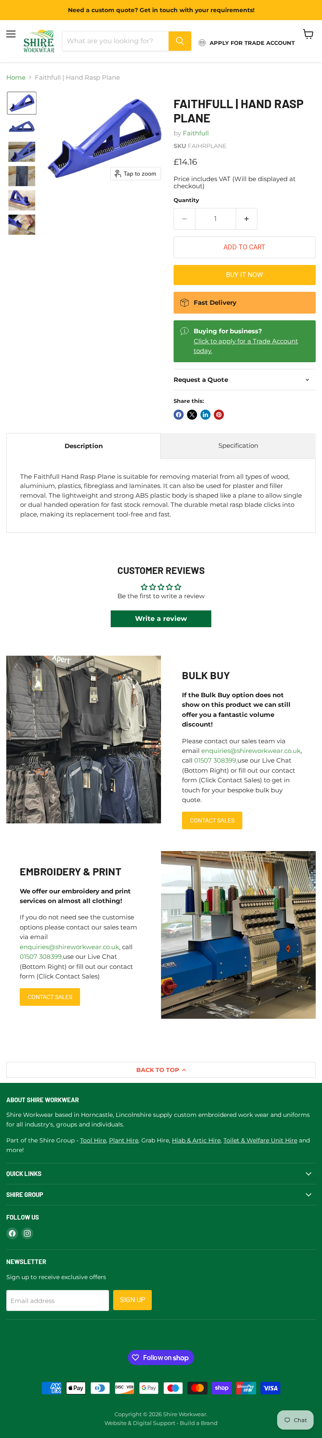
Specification (238, 445)
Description (84, 446)
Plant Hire (123, 1140)
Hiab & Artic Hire (196, 1140)
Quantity (186, 200)
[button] (22, 103)
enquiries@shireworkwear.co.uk (251, 751)
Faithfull (196, 133)
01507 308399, (215, 760)
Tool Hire (93, 1140)
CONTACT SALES (212, 820)
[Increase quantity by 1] (246, 219)
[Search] (180, 41)
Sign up (132, 1300)
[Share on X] (192, 415)
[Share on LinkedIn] (205, 415)
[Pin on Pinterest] (219, 415)
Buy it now (244, 275)
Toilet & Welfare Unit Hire (260, 1140)
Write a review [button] (161, 619)
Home (16, 77)
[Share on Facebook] (179, 415)
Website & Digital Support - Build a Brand (161, 1423)
